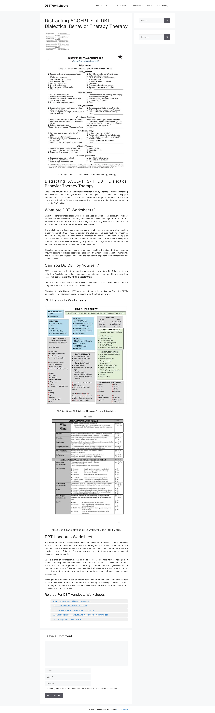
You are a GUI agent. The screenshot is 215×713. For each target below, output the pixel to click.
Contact (109, 5)
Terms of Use (122, 5)
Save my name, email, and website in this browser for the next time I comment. (83, 688)
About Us (98, 5)
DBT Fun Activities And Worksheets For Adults (73, 610)
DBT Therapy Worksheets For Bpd (68, 619)
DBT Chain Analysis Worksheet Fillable (70, 606)
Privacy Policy (162, 5)
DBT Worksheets (56, 5)
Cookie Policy (137, 5)
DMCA (149, 5)
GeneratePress (122, 709)
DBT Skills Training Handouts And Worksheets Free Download (80, 615)
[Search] (167, 20)
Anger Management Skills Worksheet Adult (72, 601)
